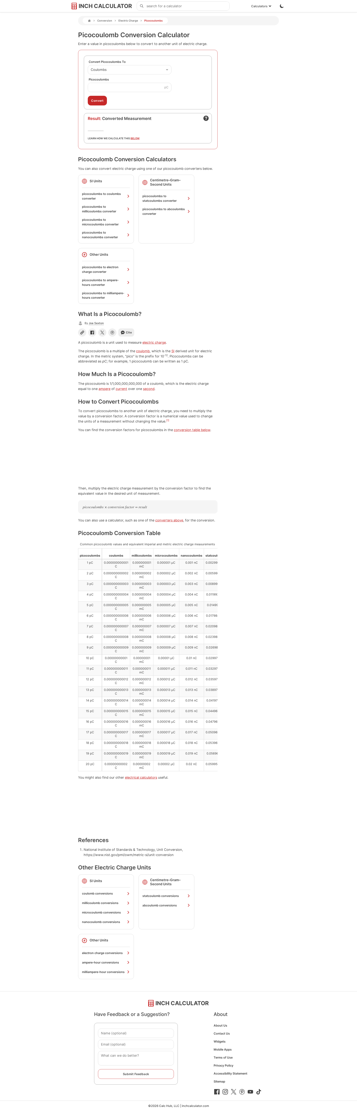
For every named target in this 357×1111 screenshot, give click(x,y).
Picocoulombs (99, 79)
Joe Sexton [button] (96, 323)
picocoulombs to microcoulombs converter (100, 222)
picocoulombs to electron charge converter (100, 269)
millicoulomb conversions (100, 903)
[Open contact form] (206, 118)
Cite (129, 332)
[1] (167, 420)
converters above (169, 520)
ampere (104, 389)
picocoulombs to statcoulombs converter (159, 198)
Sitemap (219, 1081)
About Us (220, 1025)
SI (172, 351)
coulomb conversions (97, 893)
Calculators (259, 6)
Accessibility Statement (230, 1073)
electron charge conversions (102, 953)
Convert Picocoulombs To (107, 62)
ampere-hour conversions (100, 962)
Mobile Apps (223, 1049)
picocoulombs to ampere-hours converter (100, 282)
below (135, 138)
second (149, 389)
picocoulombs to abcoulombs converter (163, 211)
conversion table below (192, 430)
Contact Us (222, 1033)
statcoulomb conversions (160, 896)
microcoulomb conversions (101, 912)
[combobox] (188, 6)
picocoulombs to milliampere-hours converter (103, 295)
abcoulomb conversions (159, 905)
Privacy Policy (223, 1065)
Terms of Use (223, 1057)
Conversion (104, 20)
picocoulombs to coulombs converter (101, 196)
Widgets (220, 1041)
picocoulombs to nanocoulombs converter (100, 235)
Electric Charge (128, 20)
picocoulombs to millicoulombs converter (99, 209)
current (121, 389)
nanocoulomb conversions (101, 922)
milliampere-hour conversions (103, 972)
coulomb (143, 351)
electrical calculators (141, 777)
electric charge (154, 342)
